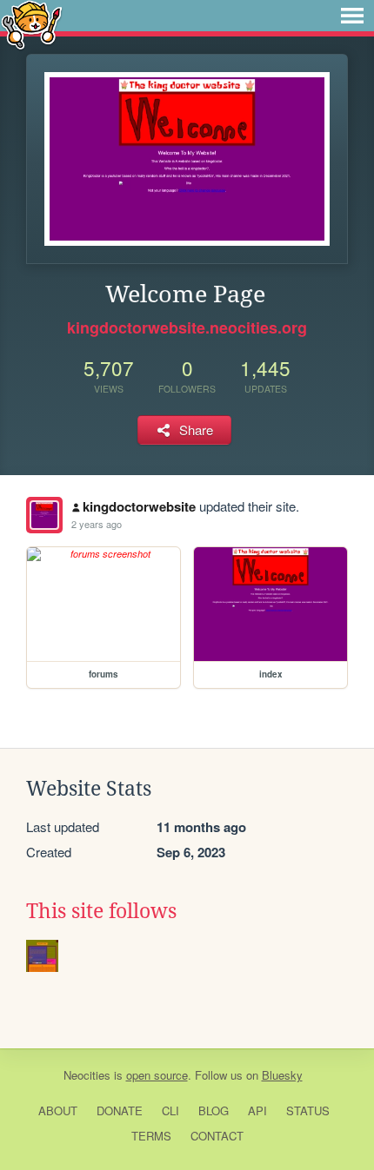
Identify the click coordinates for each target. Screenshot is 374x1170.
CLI (170, 1110)
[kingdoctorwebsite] (44, 515)
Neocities (86, 1075)
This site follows (101, 911)
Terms (151, 1135)
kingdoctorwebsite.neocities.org (187, 327)
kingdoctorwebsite (139, 506)
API (257, 1110)
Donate (120, 1110)
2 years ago (96, 524)
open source (157, 1075)
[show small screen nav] (352, 15)
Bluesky (282, 1075)
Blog (213, 1110)
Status (308, 1110)
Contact (217, 1135)
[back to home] (31, 24)
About (57, 1110)
